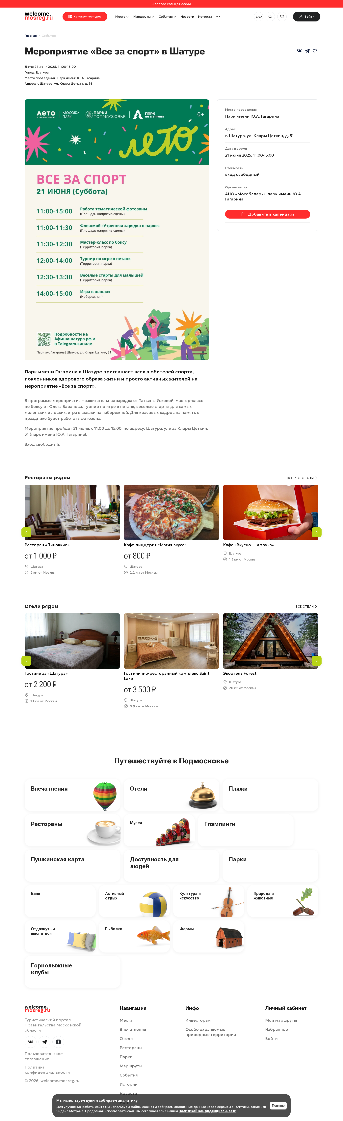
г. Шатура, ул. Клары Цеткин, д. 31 (64, 83)
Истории (205, 16)
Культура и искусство (190, 895)
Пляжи (238, 788)
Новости (187, 16)
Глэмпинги (219, 823)
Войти (271, 1038)
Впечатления (49, 788)
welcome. (37, 1008)
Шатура (42, 72)
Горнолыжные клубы (51, 969)
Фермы (186, 928)
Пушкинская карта (58, 859)
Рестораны (46, 823)
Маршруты (142, 16)
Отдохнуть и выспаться (43, 931)
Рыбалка (113, 928)
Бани (35, 893)
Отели (138, 788)
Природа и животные (264, 895)
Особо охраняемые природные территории (210, 1032)
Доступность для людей (154, 863)
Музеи (136, 822)
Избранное (276, 1029)
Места (120, 16)
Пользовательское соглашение (44, 1056)
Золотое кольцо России (171, 4)
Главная (31, 36)
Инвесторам (198, 1020)
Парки (238, 859)
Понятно (278, 1105)
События (166, 16)
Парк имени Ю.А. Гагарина (252, 116)
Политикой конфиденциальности (207, 1111)
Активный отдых (114, 895)
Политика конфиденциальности (47, 1070)
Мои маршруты (281, 1020)
